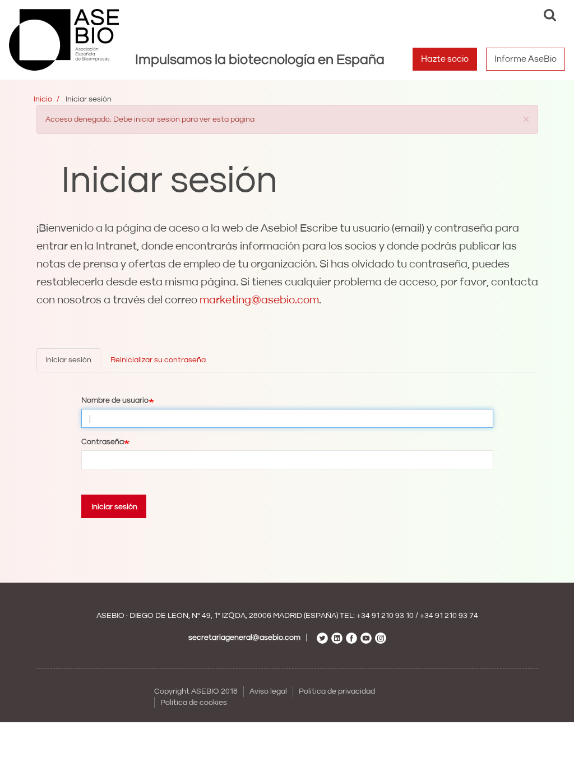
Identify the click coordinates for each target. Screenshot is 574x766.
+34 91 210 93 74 (449, 616)
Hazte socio (445, 58)
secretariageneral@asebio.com (244, 638)
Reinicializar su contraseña (158, 360)
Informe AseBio (525, 58)
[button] (526, 118)
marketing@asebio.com (259, 300)
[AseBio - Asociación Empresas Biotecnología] (64, 40)
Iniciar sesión (68, 360)
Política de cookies (193, 703)
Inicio (43, 99)
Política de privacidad (337, 691)
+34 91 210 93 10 (385, 616)
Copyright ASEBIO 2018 (196, 691)
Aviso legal (268, 691)
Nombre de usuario (115, 400)
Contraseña (102, 442)
